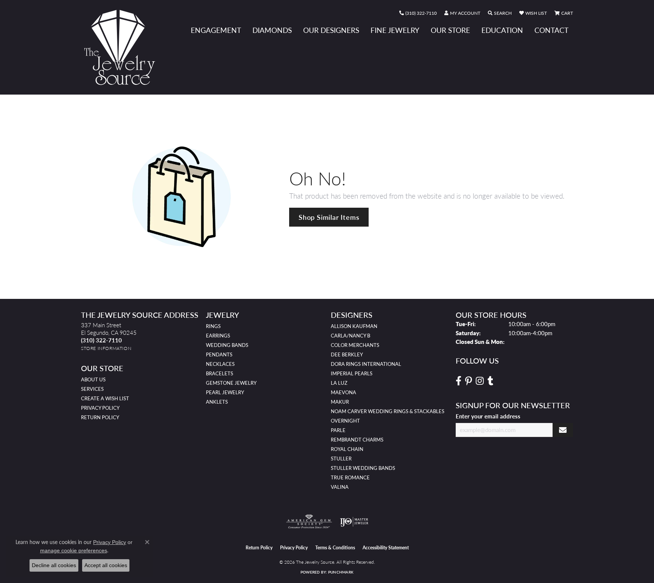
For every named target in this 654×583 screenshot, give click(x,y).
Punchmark (340, 572)
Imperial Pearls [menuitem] (351, 373)
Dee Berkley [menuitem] (347, 354)
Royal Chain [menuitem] (347, 449)
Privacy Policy (100, 407)
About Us (93, 379)
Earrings (218, 335)
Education (502, 30)
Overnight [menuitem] (345, 420)
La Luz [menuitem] (339, 382)
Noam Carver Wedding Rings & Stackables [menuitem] (387, 411)
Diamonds (272, 30)
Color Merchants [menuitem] (355, 345)
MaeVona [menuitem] (343, 392)
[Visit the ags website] (309, 521)
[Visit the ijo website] (354, 521)
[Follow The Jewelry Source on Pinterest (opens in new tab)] (468, 381)
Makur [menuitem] (340, 401)
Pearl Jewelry (225, 392)
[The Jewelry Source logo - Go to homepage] (123, 47)
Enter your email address (488, 416)
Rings (213, 326)
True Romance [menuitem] (350, 477)
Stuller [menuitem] (341, 458)
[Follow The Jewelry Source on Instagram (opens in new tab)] (480, 381)
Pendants (219, 354)
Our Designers (331, 30)
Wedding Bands (227, 345)
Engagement (216, 30)
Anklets (217, 401)
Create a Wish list (105, 398)
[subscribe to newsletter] (563, 430)
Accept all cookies (105, 565)
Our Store (450, 30)
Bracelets (219, 373)
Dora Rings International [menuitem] (366, 364)
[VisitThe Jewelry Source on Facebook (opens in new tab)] (458, 381)
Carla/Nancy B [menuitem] (350, 335)
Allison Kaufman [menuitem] (354, 326)
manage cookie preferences (73, 550)
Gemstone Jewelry (231, 382)
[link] (418, 13)
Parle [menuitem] (338, 430)
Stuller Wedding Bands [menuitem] (363, 468)
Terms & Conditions (335, 547)
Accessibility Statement (386, 547)
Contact (551, 30)
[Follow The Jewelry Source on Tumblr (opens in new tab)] (490, 381)
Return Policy (100, 417)
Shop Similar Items (329, 217)
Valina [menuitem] (340, 487)
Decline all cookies (54, 565)
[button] (462, 13)
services (92, 389)
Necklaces (220, 364)
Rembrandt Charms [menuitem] (357, 439)
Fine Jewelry (395, 30)
